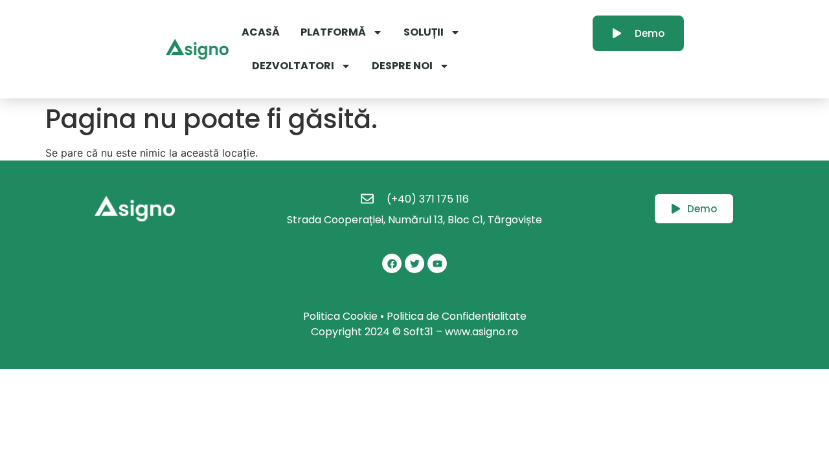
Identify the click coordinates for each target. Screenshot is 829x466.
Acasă (261, 32)
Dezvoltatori (293, 65)
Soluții (423, 32)
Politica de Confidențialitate (457, 316)
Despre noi (402, 65)
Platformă (333, 32)
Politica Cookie (340, 316)
